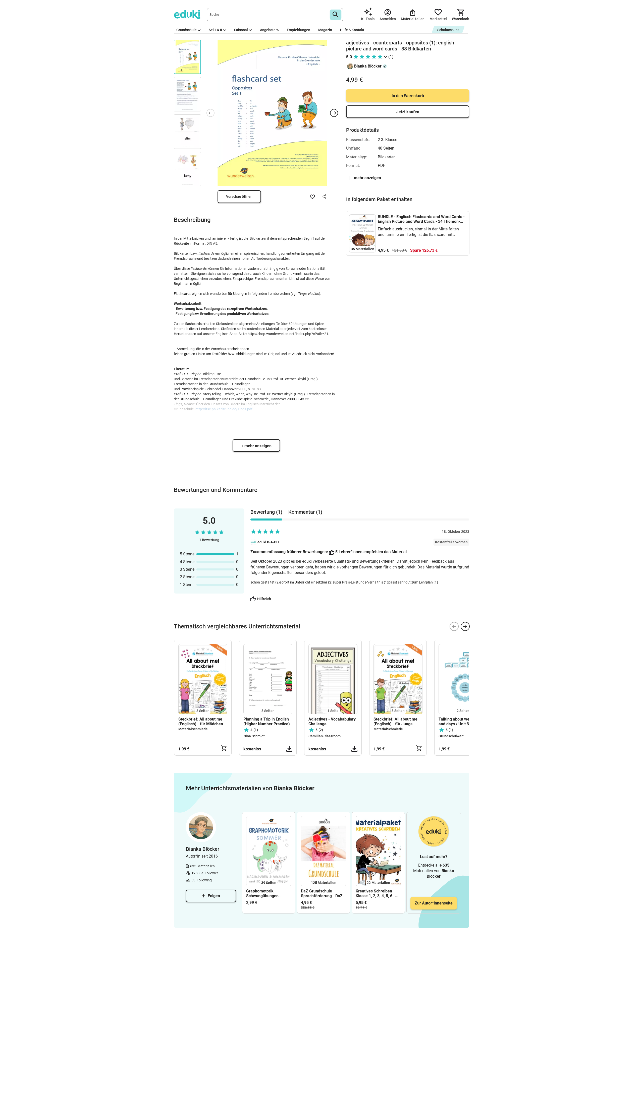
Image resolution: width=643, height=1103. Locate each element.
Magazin (325, 30)
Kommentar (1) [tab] (305, 512)
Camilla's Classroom (324, 736)
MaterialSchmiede (193, 729)
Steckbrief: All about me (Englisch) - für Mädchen (200, 721)
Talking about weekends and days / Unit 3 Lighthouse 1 (461, 721)
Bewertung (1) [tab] (266, 512)
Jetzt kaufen (407, 111)
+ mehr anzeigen (256, 445)
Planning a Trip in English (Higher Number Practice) (266, 721)
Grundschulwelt (451, 736)
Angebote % (269, 30)
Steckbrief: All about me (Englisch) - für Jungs (395, 721)
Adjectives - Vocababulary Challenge (332, 721)
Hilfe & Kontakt (352, 30)
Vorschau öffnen (239, 196)
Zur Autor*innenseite (434, 903)
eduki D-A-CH (268, 542)
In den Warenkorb (408, 95)
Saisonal (241, 30)
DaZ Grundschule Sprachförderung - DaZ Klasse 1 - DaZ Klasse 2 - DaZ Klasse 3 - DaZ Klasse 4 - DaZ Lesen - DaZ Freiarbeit (323, 893)
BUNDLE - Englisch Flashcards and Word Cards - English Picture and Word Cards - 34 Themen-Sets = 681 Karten (421, 219)
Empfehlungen (298, 30)
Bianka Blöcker (368, 66)
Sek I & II (215, 30)
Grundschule (186, 30)
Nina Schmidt (254, 736)
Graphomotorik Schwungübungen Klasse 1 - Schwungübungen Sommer (262, 893)
